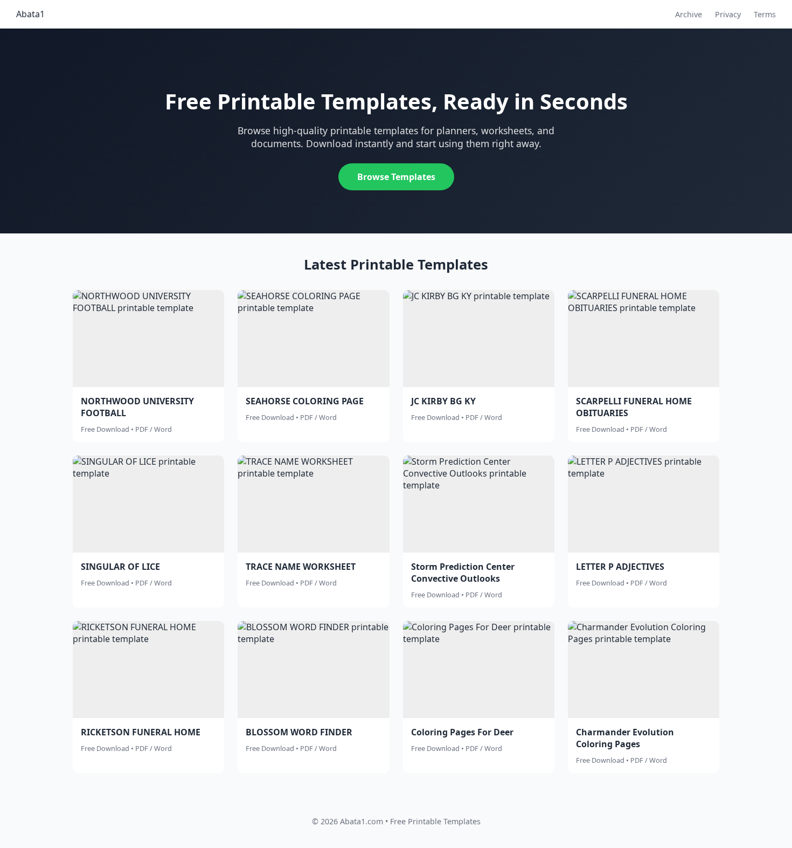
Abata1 (30, 14)
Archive (688, 14)
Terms (765, 14)
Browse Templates (396, 177)
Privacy (728, 14)
